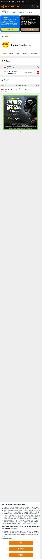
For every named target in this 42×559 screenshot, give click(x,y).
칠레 (6, 36)
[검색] (33, 6)
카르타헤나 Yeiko (10, 89)
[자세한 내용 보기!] (20, 72)
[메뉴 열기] (37, 6)
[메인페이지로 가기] (11, 6)
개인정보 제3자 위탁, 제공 (30, 523)
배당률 (11, 53)
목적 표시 (21, 555)
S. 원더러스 (25, 89)
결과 (17, 53)
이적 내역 (34, 53)
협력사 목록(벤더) (8, 538)
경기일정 (25, 53)
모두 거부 (21, 549)
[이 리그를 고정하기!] (13, 67)
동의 (21, 543)
